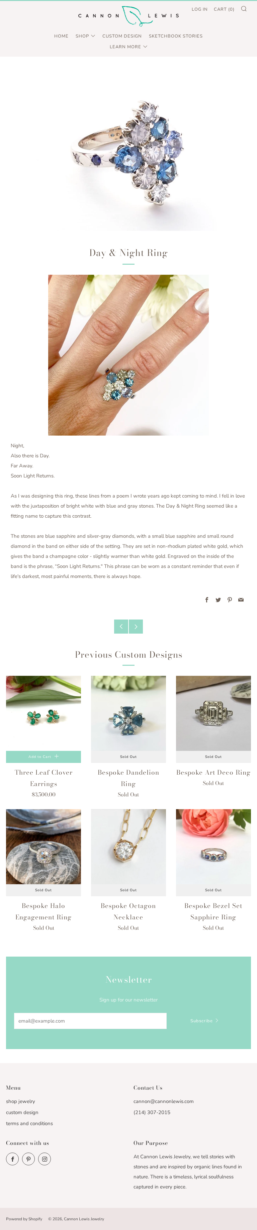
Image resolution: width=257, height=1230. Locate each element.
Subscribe (201, 1021)
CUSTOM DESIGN (122, 36)
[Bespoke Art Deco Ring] (213, 713)
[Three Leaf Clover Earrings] (43, 713)
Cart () (224, 9)
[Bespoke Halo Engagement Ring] (43, 846)
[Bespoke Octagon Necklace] (128, 846)
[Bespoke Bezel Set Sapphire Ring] (213, 846)
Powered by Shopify (24, 1219)
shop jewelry (20, 1101)
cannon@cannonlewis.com (164, 1101)
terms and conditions (29, 1123)
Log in (200, 9)
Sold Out (128, 756)
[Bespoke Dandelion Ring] (128, 713)
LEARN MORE (125, 47)
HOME (61, 36)
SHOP (82, 36)
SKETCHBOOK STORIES (176, 36)
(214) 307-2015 (152, 1112)
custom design (22, 1112)
